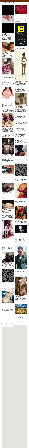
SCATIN (3, 282)
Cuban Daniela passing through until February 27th (8, 34)
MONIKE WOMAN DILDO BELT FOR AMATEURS (20, 296)
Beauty (16, 156)
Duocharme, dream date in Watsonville (7, 240)
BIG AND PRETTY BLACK (19, 219)
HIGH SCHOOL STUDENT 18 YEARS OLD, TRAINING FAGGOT (7, 210)
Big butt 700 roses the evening (21, 81)
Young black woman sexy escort (20, 199)
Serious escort (17, 269)
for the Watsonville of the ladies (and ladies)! (21, 315)
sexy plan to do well (5, 303)
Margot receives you (19, 106)
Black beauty (4, 52)
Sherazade (17, 14)
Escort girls (3, 2)
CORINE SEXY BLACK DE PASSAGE (6, 193)
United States (7, 2)
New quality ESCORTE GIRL (7, 75)
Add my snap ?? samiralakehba (21, 46)
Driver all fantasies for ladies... (7, 154)
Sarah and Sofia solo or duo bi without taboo (7, 127)
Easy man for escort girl (6, 262)
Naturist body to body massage (8, 98)
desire (16, 233)
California (11, 2)
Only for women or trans (19, 177)
